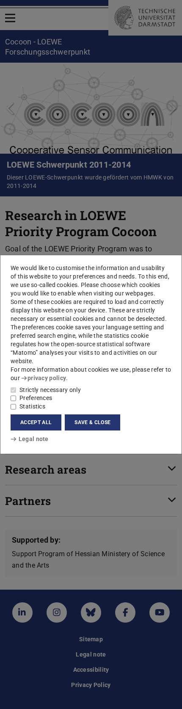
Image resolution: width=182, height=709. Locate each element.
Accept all (36, 422)
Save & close (92, 422)
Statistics (32, 406)
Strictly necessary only (50, 389)
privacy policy (47, 378)
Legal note (34, 439)
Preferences (35, 398)
